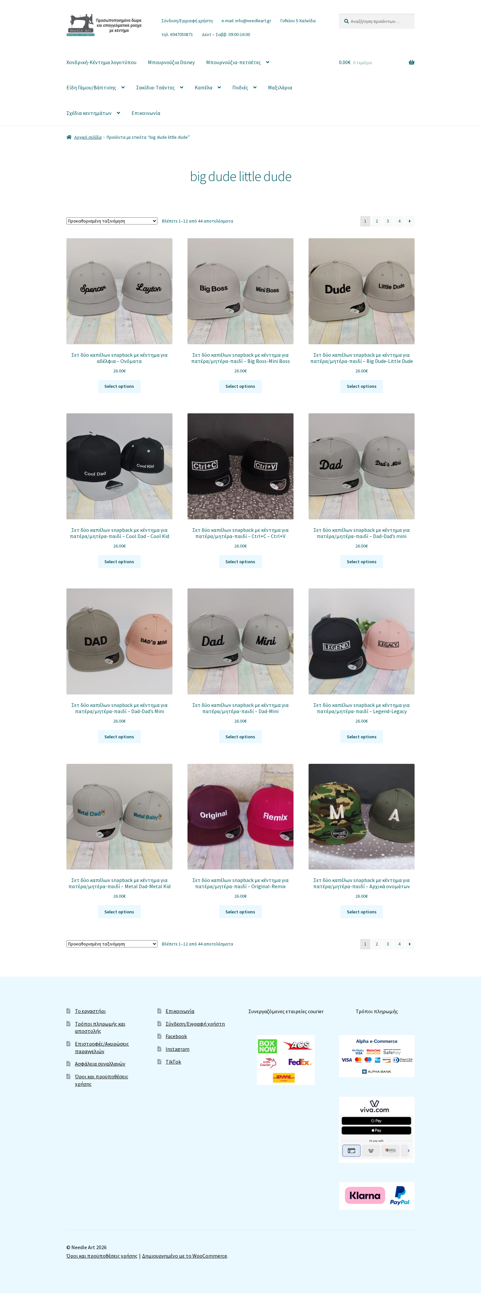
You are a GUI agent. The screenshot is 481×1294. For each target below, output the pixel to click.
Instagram (177, 1049)
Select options (119, 386)
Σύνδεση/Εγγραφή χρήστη (187, 21)
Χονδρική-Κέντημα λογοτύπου (101, 62)
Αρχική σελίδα (88, 137)
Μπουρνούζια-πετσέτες (233, 62)
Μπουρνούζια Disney (171, 62)
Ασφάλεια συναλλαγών (100, 1063)
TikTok (173, 1061)
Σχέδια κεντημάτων (89, 113)
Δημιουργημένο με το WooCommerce (184, 1255)
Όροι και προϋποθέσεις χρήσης (101, 1255)
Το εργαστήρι (90, 1011)
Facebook (176, 1036)
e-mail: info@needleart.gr (246, 21)
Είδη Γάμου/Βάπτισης (91, 87)
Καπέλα (203, 87)
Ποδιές (240, 87)
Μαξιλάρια (280, 87)
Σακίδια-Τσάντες (155, 87)
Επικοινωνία (146, 113)
